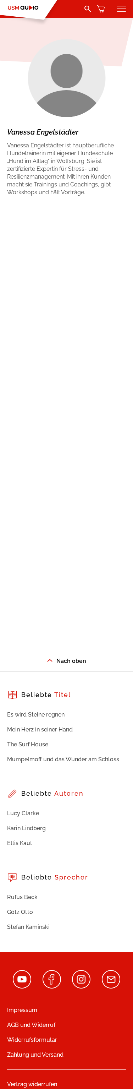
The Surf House (27, 744)
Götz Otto (20, 912)
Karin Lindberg (26, 828)
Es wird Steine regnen (36, 714)
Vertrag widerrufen (32, 1084)
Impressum (22, 1010)
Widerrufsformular (32, 1039)
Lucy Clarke (23, 813)
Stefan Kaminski (28, 927)
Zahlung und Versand (35, 1054)
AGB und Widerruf (31, 1025)
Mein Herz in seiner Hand (40, 729)
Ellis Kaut (19, 843)
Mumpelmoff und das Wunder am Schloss (63, 759)
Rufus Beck (22, 897)
